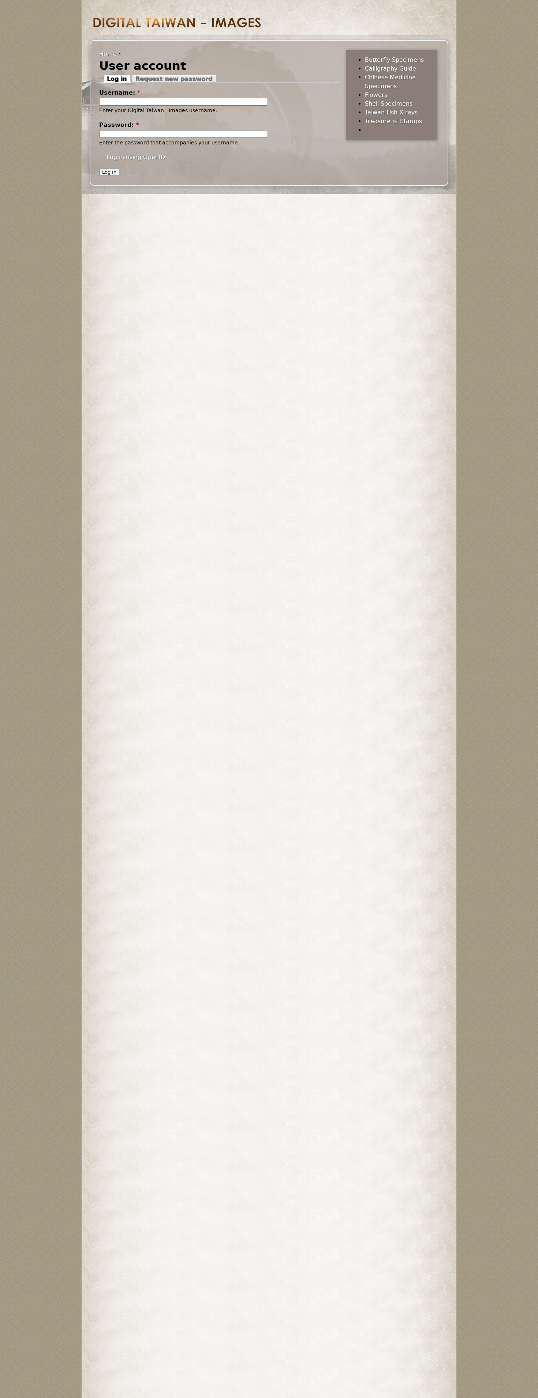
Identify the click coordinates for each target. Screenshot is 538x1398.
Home (108, 53)
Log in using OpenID (136, 157)
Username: (119, 92)
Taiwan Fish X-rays (391, 112)
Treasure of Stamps (393, 121)
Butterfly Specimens (394, 59)
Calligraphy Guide (390, 68)
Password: (119, 124)
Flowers (376, 94)
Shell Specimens (388, 103)
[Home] (177, 22)
